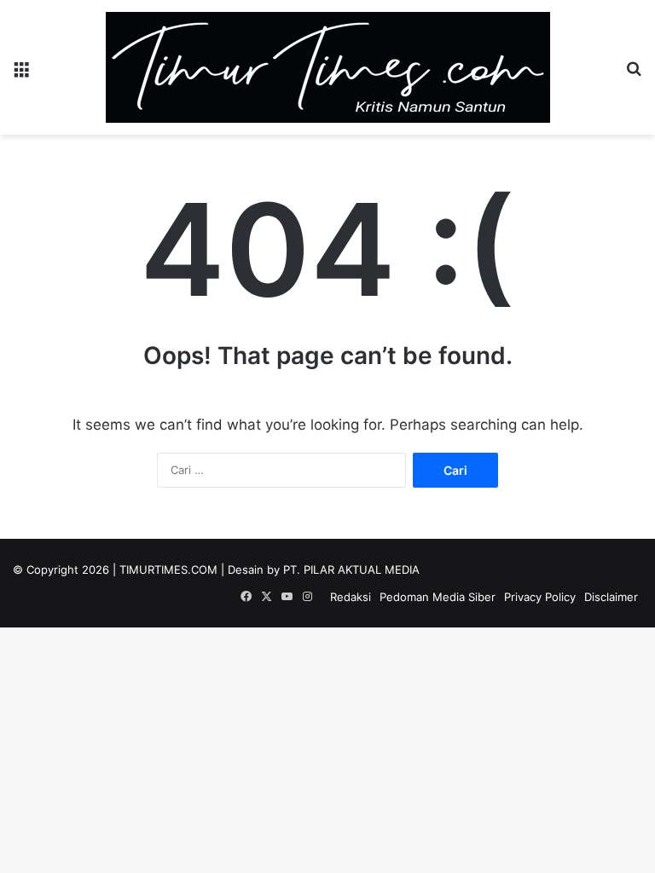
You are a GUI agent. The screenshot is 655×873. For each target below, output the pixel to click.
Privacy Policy (540, 597)
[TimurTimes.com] (328, 67)
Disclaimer (611, 597)
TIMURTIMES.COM (168, 569)
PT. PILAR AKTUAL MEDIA (351, 569)
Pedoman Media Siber (438, 597)
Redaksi (350, 597)
